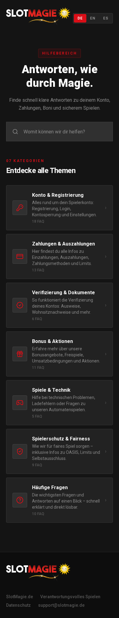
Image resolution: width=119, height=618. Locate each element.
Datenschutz (18, 605)
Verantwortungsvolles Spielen (70, 596)
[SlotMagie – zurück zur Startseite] (38, 18)
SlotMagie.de (19, 596)
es (105, 18)
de (80, 18)
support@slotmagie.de (61, 605)
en (93, 18)
